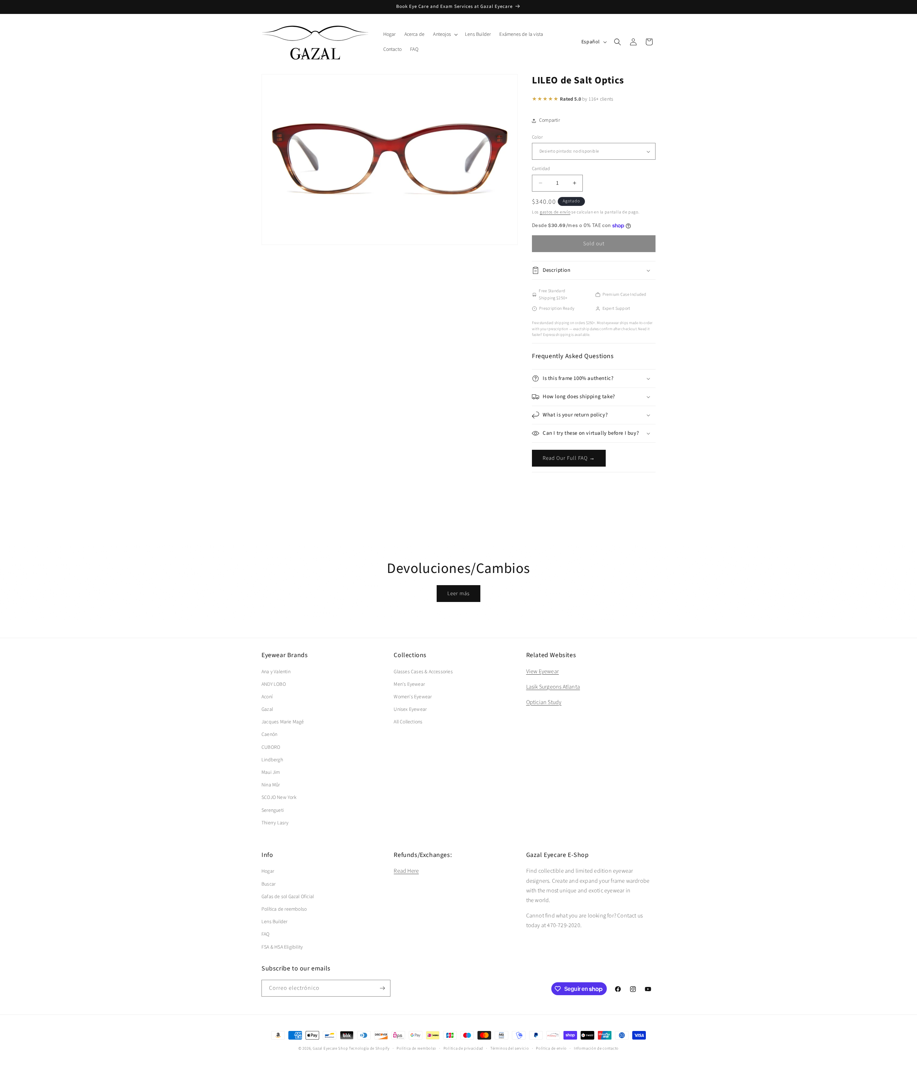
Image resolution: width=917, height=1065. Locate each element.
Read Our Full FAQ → (569, 458)
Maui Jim (270, 772)
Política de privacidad (463, 1048)
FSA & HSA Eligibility (282, 947)
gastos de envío (555, 212)
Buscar (268, 884)
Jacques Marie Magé (282, 722)
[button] (445, 34)
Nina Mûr (270, 785)
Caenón (269, 734)
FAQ (265, 934)
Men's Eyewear (409, 684)
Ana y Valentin (276, 671)
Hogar (267, 871)
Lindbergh (272, 759)
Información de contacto (596, 1048)
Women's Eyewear (413, 696)
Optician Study (544, 702)
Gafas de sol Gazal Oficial (287, 896)
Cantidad (541, 168)
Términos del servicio (509, 1048)
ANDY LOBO (273, 684)
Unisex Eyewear (410, 709)
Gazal (267, 709)
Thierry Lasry (275, 823)
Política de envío (551, 1048)
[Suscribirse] (382, 988)
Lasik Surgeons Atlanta (553, 687)
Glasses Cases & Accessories (423, 671)
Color (537, 137)
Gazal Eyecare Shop (330, 1048)
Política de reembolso (284, 909)
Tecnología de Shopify (369, 1048)
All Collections (408, 722)
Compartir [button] (549, 120)
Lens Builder (274, 921)
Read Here (406, 871)
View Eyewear (542, 671)
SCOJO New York (279, 797)
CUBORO (270, 747)
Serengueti (272, 810)
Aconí (267, 696)
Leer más (458, 593)
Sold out (594, 243)
